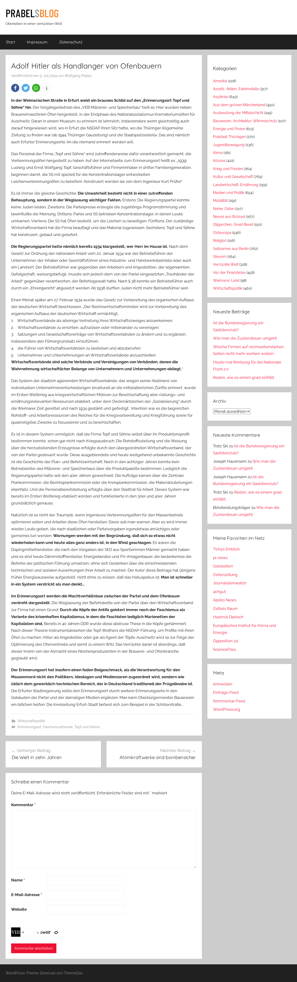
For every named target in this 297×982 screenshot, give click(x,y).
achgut (219, 591)
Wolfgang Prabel (78, 76)
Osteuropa (222, 232)
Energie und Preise (229, 129)
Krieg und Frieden (228, 169)
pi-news (220, 557)
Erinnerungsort (29, 727)
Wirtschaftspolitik (31, 721)
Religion (219, 240)
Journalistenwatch (229, 583)
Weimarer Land (226, 280)
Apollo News (224, 600)
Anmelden (222, 684)
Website (19, 909)
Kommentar (23, 804)
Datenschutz (70, 41)
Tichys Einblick (226, 549)
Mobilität (220, 200)
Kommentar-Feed (229, 701)
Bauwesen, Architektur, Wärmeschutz (245, 121)
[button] (15, 88)
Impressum (37, 41)
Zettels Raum (225, 608)
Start (10, 41)
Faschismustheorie (58, 727)
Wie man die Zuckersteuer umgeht (245, 338)
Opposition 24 (225, 640)
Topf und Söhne (87, 727)
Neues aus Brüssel (229, 216)
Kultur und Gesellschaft (233, 176)
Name (18, 880)
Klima (218, 153)
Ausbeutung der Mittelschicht (238, 113)
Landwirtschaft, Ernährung (235, 185)
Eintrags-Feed (226, 692)
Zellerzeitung (225, 574)
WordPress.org (226, 709)
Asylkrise (220, 97)
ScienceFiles (224, 649)
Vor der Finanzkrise (229, 272)
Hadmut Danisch (228, 617)
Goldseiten (223, 566)
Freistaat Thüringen (229, 136)
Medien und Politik (228, 192)
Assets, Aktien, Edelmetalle (236, 89)
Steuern (219, 256)
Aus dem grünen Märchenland (239, 105)
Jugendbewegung (229, 145)
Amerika (220, 81)
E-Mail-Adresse (26, 894)
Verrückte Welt (225, 264)
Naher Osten (223, 208)
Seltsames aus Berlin (231, 248)
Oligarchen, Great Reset (233, 224)
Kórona (219, 160)
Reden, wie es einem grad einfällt (243, 377)
